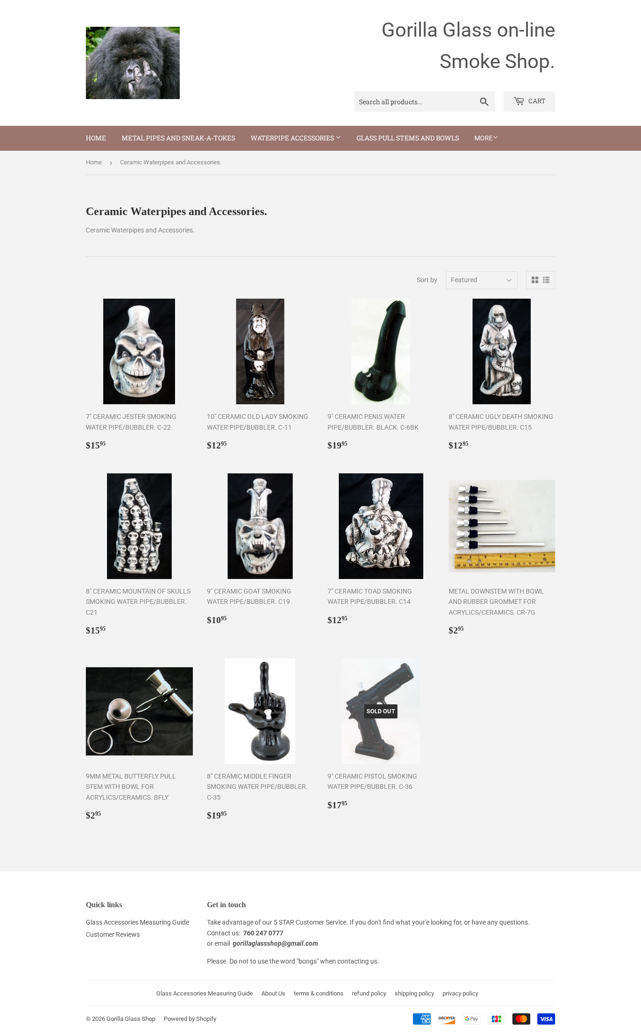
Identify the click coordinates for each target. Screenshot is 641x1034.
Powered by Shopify (190, 1018)
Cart (536, 100)
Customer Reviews (113, 934)
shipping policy (414, 993)
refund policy (369, 993)
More (483, 138)
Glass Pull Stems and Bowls (408, 137)
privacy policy (460, 993)
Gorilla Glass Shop (131, 1018)
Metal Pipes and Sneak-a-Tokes (178, 137)
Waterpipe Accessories (293, 137)
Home (96, 137)
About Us (273, 993)
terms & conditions (318, 993)
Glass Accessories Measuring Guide (137, 922)
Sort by (427, 280)
